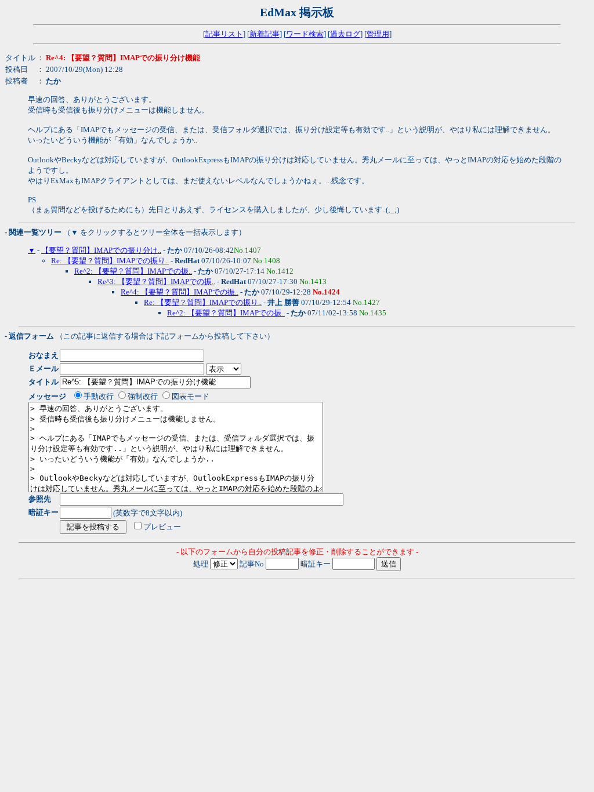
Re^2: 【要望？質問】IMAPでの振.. (133, 271)
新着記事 (264, 34)
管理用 (378, 34)
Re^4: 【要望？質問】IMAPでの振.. (179, 292)
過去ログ (345, 34)
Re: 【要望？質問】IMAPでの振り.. (110, 260)
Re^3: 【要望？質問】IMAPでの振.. (156, 281)
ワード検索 (305, 34)
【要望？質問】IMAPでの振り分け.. (101, 250)
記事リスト (224, 34)
